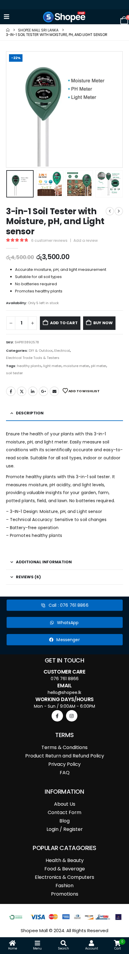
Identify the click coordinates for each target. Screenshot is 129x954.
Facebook (11, 391)
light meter (52, 365)
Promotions (64, 893)
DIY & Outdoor (40, 350)
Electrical (62, 350)
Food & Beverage (64, 868)
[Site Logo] (64, 17)
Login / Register (64, 829)
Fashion (65, 885)
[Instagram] (71, 715)
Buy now (103, 323)
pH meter (98, 365)
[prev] (110, 211)
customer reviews (49, 240)
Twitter (21, 391)
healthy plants (29, 365)
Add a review (86, 240)
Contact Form (64, 812)
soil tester (14, 373)
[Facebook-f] (57, 715)
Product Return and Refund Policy (64, 755)
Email (54, 391)
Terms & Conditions (64, 747)
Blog (64, 820)
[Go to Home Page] (8, 30)
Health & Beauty (65, 860)
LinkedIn (33, 391)
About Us (64, 804)
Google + (43, 391)
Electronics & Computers (64, 877)
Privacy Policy (64, 764)
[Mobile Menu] (6, 17)
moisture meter (76, 365)
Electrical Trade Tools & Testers (32, 357)
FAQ (65, 772)
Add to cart (64, 323)
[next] (119, 211)
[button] (13, 109)
